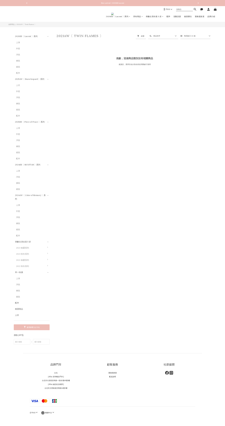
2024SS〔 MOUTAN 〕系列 (27, 164)
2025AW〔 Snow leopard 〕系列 (29, 79)
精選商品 (19, 309)
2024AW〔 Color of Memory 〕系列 (30, 197)
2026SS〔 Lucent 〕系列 (117, 16)
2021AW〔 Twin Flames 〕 (26, 24)
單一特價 (19, 272)
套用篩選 (32, 327)
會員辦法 (188, 16)
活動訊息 (177, 16)
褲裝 (18, 60)
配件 (168, 16)
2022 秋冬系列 (22, 266)
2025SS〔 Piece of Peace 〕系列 (30, 122)
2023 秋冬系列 (22, 254)
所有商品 (137, 16)
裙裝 (18, 67)
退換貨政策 (199, 16)
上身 (18, 42)
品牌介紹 (211, 16)
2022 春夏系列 (22, 260)
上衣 (18, 85)
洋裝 (18, 54)
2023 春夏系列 (22, 248)
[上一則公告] (26, 3)
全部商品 (11, 24)
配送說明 (112, 377)
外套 (18, 48)
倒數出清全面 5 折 (153, 16)
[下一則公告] (198, 3)
